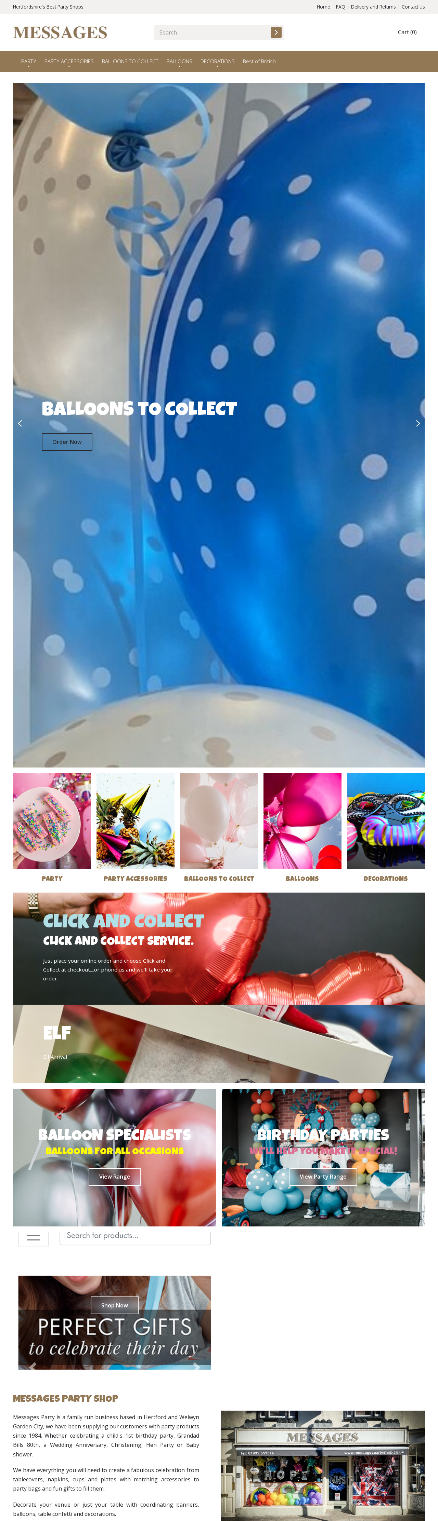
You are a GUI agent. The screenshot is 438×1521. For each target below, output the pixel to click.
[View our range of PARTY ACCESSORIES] (135, 821)
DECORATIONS (386, 879)
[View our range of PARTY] (52, 821)
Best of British (259, 61)
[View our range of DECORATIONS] (386, 821)
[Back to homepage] (60, 32)
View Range (114, 1176)
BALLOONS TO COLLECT (130, 61)
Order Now (67, 441)
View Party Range (323, 1176)
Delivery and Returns (373, 6)
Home (323, 6)
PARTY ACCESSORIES (135, 879)
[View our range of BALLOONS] (302, 821)
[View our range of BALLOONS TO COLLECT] (219, 821)
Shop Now (114, 1305)
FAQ (340, 6)
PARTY (52, 879)
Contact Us (413, 6)
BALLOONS (302, 879)
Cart (407, 32)
